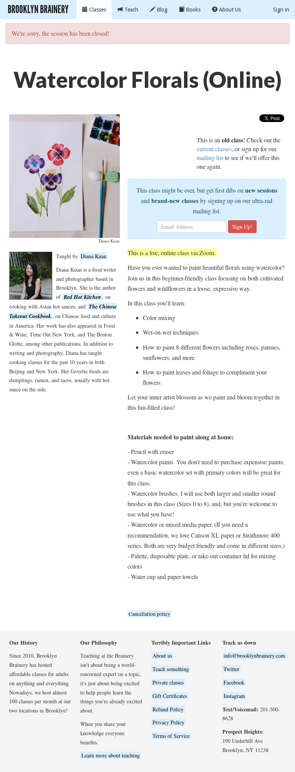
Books (192, 10)
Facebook (234, 682)
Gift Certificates (169, 695)
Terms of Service (171, 735)
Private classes (168, 682)
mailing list (210, 157)
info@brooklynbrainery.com (254, 655)
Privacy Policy (168, 722)
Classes (97, 10)
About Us (229, 10)
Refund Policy (168, 709)
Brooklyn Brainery (38, 9)
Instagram (234, 695)
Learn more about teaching (110, 755)
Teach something (170, 669)
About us (162, 655)
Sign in (281, 10)
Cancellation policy (149, 613)
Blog (161, 10)
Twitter (231, 669)
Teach (130, 10)
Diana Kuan (93, 256)
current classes (214, 149)
